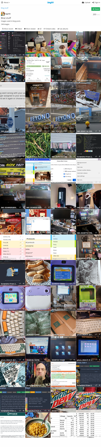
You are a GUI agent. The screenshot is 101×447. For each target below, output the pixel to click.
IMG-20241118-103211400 (85, 131)
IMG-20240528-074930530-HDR (85, 258)
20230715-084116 (83, 411)
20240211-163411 (7, 335)
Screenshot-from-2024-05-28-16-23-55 (34, 258)
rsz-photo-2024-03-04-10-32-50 (34, 309)
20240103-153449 (58, 360)
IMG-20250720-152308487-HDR (85, 55)
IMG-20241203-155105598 (9, 131)
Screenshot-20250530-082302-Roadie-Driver (34, 81)
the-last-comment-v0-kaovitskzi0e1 (9, 157)
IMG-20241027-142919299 (9, 182)
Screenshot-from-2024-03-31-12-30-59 (9, 284)
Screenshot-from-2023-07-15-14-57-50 (60, 436)
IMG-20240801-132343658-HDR (60, 233)
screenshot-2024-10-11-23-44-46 (85, 182)
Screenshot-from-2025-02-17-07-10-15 (9, 106)
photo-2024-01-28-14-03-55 (9, 360)
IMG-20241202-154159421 (85, 106)
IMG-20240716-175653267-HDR (85, 233)
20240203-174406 (32, 335)
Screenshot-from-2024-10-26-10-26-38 (34, 182)
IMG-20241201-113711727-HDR (34, 131)
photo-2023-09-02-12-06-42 (60, 386)
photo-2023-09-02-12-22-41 (34, 386)
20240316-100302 (58, 284)
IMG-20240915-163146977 (85, 208)
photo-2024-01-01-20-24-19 (85, 360)
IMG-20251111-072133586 (34, 55)
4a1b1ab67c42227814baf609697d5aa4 (9, 386)
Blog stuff (4, 8)
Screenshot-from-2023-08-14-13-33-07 (34, 411)
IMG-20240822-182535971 (9, 233)
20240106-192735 (32, 360)
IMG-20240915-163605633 (60, 208)
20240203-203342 (58, 335)
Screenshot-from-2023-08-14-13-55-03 (9, 411)
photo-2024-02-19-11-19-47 (60, 309)
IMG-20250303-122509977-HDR (60, 81)
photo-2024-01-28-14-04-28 (85, 335)
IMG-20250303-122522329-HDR (85, 81)
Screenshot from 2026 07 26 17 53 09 (9, 55)
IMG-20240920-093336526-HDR (9, 208)
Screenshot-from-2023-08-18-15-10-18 (85, 386)
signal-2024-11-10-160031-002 (34, 157)
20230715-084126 (58, 411)
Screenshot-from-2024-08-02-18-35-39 (34, 233)
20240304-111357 (83, 284)
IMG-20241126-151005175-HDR (60, 106)
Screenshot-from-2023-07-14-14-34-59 (85, 436)
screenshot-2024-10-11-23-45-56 (60, 182)
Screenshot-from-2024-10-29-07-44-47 (85, 157)
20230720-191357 (32, 436)
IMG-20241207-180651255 (34, 106)
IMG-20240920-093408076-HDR (34, 208)
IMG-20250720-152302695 (9, 81)
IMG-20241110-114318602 (60, 157)
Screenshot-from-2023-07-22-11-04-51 (9, 436)
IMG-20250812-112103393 (60, 55)
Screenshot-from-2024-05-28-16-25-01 (9, 258)
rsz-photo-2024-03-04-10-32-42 (9, 309)
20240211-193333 (83, 309)
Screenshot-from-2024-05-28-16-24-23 (60, 258)
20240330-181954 (32, 284)
